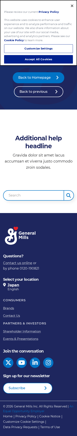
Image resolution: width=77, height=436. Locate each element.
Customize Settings (38, 48)
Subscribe (17, 388)
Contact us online (17, 263)
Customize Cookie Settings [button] (23, 422)
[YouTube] (21, 363)
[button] (69, 195)
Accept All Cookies (38, 59)
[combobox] (33, 195)
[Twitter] (8, 363)
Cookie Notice (49, 416)
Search (15, 195)
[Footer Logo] (20, 235)
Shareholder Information (22, 331)
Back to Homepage (34, 77)
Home (8, 416)
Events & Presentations (20, 339)
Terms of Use (50, 427)
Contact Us (11, 316)
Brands (8, 308)
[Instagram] (48, 363)
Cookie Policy (14, 40)
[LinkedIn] (35, 363)
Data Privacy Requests (20, 427)
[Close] (72, 5)
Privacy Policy (25, 416)
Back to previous (33, 92)
